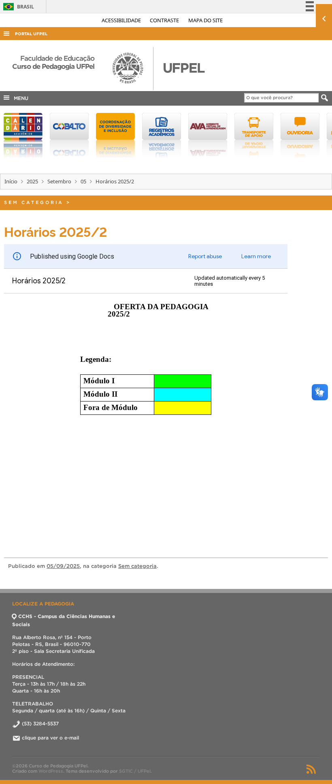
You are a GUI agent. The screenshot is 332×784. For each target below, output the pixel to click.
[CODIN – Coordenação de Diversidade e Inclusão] (115, 135)
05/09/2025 (63, 566)
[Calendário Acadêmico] (23, 135)
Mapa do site (205, 20)
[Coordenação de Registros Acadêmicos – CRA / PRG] (161, 135)
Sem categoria (34, 202)
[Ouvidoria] (300, 135)
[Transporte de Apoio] (253, 135)
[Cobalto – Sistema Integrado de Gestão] (69, 135)
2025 (32, 181)
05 (83, 181)
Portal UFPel (31, 34)
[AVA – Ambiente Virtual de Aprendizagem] (207, 135)
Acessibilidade (122, 20)
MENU (19, 98)
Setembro (59, 181)
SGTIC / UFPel (135, 771)
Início (10, 181)
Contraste (165, 20)
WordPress (50, 771)
